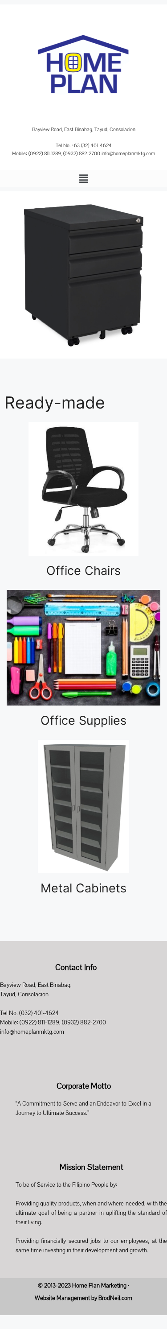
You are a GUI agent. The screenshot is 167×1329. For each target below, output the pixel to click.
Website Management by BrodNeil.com (83, 1298)
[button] (83, 178)
